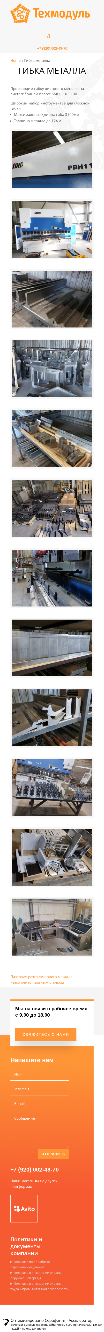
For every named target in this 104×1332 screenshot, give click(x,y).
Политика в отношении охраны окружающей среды (35, 1275)
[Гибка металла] (52, 186)
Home (15, 60)
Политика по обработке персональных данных (30, 1264)
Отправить (53, 1154)
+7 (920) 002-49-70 (34, 1169)
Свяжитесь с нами (45, 1034)
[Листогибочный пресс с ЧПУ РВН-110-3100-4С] (52, 256)
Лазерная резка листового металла (41, 976)
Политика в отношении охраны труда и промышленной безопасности (39, 1286)
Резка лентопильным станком (37, 982)
